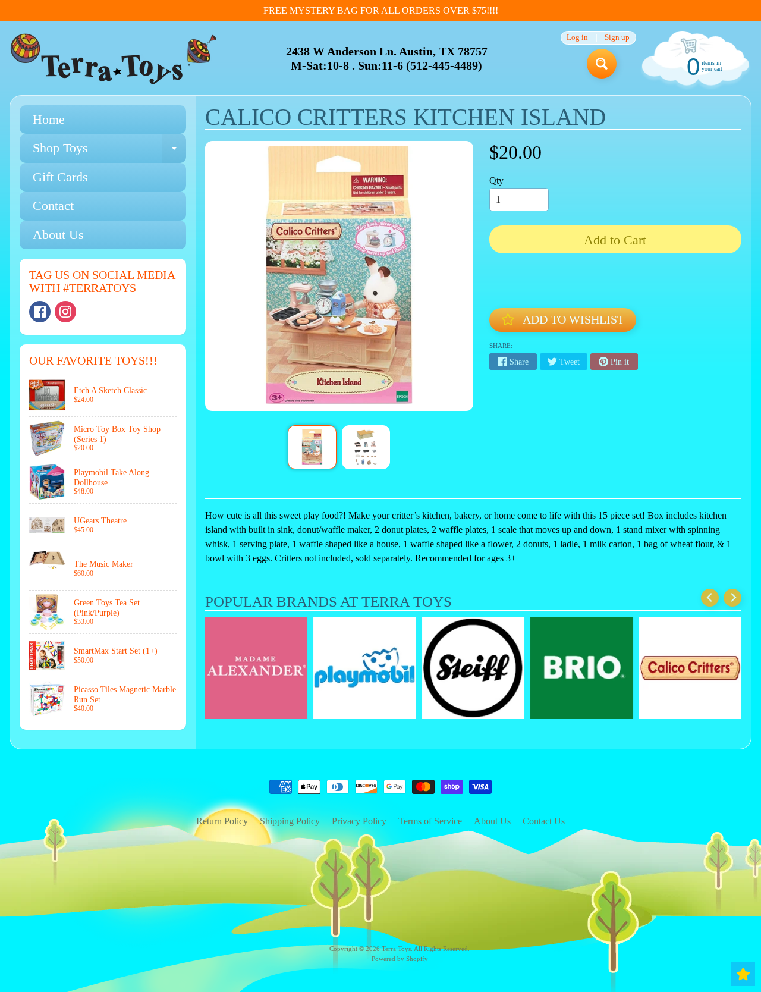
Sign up (617, 38)
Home (49, 119)
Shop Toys (109, 151)
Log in (577, 38)
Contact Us (544, 821)
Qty (496, 180)
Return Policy (222, 821)
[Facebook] (40, 311)
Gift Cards (60, 176)
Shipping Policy (290, 821)
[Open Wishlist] (743, 974)
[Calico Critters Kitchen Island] (312, 447)
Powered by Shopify (400, 958)
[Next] (732, 598)
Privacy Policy (359, 821)
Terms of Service (430, 821)
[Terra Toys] (114, 58)
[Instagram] (65, 311)
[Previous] (710, 598)
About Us (58, 234)
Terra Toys (396, 948)
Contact (53, 205)
